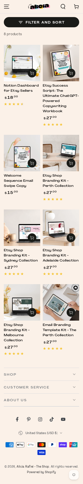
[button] (63, 6)
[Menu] (6, 6)
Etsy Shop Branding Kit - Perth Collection (58, 180)
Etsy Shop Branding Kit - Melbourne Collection (16, 332)
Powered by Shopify (41, 472)
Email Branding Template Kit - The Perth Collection (59, 330)
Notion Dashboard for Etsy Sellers (21, 88)
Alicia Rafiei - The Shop (33, 466)
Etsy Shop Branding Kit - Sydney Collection (21, 255)
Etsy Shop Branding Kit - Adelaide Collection (61, 255)
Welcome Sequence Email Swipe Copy (18, 180)
